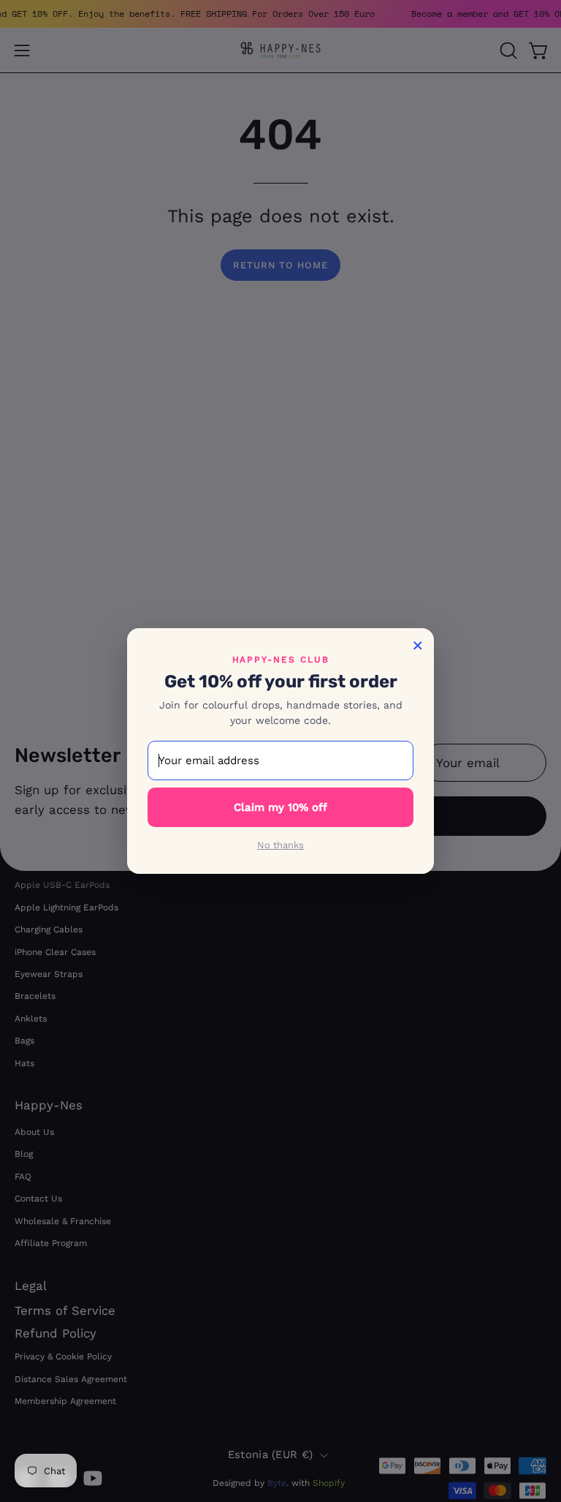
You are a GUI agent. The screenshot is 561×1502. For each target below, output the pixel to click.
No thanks (280, 844)
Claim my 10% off (280, 807)
